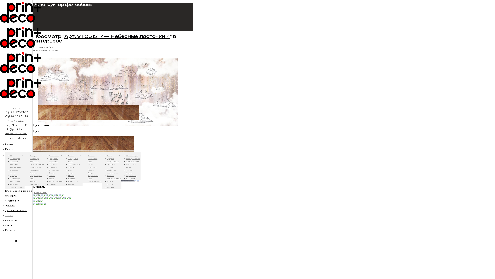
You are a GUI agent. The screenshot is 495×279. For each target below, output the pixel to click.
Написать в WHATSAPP (16, 134)
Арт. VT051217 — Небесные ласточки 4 (117, 36)
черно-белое (39, 50)
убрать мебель (40, 193)
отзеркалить (52, 50)
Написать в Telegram (16, 138)
